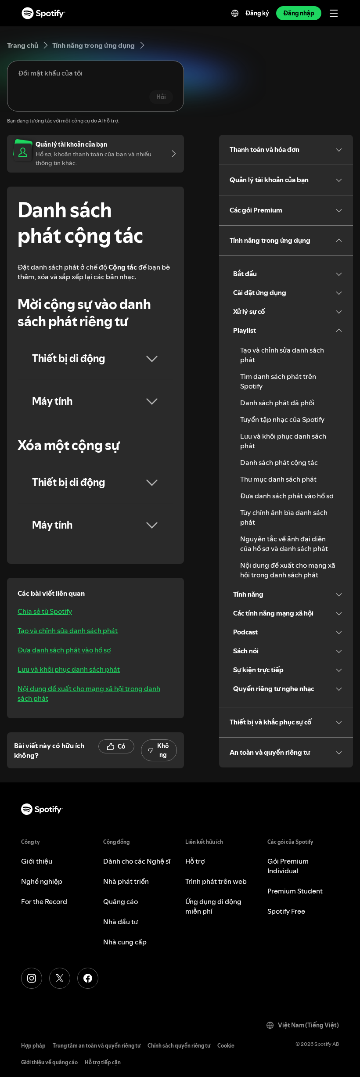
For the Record (44, 901)
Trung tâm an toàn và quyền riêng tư (96, 1045)
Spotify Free (286, 911)
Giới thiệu (36, 861)
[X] (59, 978)
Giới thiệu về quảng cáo (49, 1062)
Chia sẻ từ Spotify (45, 611)
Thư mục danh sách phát (278, 479)
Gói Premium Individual (288, 865)
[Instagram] (31, 978)
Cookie (225, 1045)
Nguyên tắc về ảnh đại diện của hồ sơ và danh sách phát (284, 543)
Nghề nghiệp (41, 881)
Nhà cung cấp (125, 942)
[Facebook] (87, 978)
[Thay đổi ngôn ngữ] (234, 13)
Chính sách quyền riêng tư (179, 1045)
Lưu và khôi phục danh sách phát (69, 669)
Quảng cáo (120, 901)
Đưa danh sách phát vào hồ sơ (64, 650)
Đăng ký (257, 13)
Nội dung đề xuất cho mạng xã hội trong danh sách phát (89, 693)
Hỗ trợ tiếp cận (103, 1062)
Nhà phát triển (126, 881)
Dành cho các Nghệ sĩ (136, 861)
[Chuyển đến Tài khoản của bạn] (171, 153)
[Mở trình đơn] (333, 13)
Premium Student (295, 891)
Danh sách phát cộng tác (279, 462)
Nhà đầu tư (120, 921)
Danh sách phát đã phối (277, 402)
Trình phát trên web (216, 881)
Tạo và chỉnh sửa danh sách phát (68, 630)
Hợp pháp (33, 1045)
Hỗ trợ (195, 861)
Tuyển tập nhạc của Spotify (282, 419)
